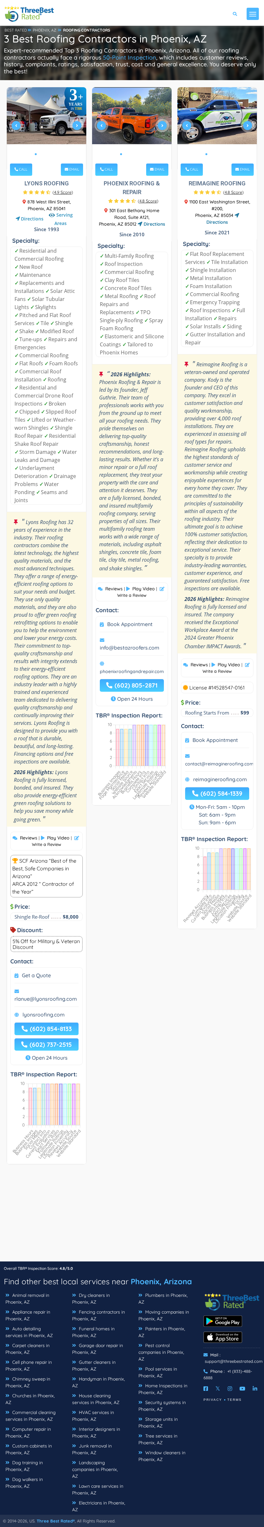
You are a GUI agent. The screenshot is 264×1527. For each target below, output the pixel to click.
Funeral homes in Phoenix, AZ (93, 1332)
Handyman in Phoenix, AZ (98, 1382)
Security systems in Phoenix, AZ (162, 1406)
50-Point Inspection (129, 57)
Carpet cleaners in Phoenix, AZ (27, 1349)
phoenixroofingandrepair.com (132, 671)
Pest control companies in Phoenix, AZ (161, 1352)
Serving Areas (63, 219)
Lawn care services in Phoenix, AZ (97, 1489)
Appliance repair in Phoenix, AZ (27, 1315)
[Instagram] (230, 1388)
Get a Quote (36, 975)
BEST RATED (16, 30)
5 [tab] (56, 154)
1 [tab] (36, 154)
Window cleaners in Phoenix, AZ (161, 1456)
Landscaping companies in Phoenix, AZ (95, 1469)
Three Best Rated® (56, 1520)
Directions (32, 219)
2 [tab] (41, 154)
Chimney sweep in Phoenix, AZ (27, 1382)
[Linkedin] (255, 1388)
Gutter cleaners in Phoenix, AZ (94, 1365)
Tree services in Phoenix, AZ (157, 1439)
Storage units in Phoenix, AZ (158, 1422)
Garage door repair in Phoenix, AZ (97, 1349)
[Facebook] (205, 1388)
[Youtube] (242, 1388)
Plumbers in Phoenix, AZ (163, 1298)
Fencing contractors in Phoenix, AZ (98, 1315)
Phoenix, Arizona (161, 1281)
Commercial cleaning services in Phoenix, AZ (30, 1416)
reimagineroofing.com (220, 779)
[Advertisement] (132, 1216)
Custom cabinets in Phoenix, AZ (28, 1449)
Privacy (212, 1399)
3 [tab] (46, 154)
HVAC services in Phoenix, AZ (93, 1416)
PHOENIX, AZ (44, 30)
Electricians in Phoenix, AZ (98, 1506)
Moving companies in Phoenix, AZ (163, 1315)
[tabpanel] (47, 128)
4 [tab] (51, 154)
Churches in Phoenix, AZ (30, 1399)
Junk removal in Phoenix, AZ (92, 1449)
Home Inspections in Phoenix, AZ (162, 1389)
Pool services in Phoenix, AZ (157, 1372)
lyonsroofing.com (44, 1014)
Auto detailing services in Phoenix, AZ (29, 1332)
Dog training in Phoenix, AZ (24, 1466)
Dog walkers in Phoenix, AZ (24, 1482)
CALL (22, 169)
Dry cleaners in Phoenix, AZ (91, 1298)
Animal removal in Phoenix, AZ (27, 1298)
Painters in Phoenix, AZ (161, 1332)
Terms (234, 1399)
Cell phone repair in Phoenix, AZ (28, 1365)
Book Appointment (130, 624)
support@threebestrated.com (234, 1361)
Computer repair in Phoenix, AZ (28, 1432)
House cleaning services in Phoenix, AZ (95, 1399)
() (62, 192)
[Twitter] (217, 1388)
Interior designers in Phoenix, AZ (96, 1432)
